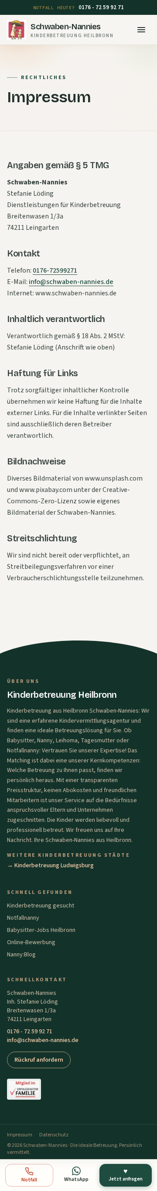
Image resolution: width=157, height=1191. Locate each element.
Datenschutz (53, 1135)
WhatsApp (76, 1179)
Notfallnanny (23, 918)
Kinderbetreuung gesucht (40, 905)
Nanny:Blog (21, 954)
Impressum (19, 1135)
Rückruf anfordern (38, 1060)
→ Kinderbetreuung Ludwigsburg (50, 865)
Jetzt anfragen (126, 1175)
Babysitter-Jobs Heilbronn (41, 930)
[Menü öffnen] (141, 29)
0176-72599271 (55, 270)
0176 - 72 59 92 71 (101, 7)
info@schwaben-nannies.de (71, 282)
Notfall (29, 1180)
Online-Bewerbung (31, 942)
